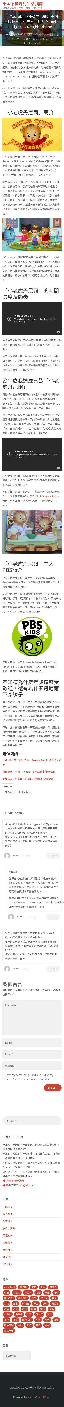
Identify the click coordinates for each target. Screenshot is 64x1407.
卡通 (47, 1292)
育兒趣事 (8, 1250)
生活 (29, 1314)
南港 (38, 1292)
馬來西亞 (9, 1330)
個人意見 (8, 1214)
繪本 (49, 1314)
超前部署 (9, 1325)
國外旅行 (22, 1298)
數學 (33, 1309)
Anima (31, 1397)
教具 (6, 1309)
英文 (15, 1319)
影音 (36, 1303)
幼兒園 (25, 1303)
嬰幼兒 (44, 1298)
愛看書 (55, 1303)
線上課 (39, 1314)
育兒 (6, 1319)
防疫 (29, 1325)
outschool (9, 1287)
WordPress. (44, 1397)
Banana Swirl (49, 496)
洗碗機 (19, 1314)
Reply (54, 856)
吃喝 (56, 1292)
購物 (56, 1319)
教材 (15, 1309)
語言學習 (8, 1257)
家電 (6, 1303)
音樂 (38, 1325)
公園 (6, 1292)
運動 (20, 1325)
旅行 (42, 1309)
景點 (51, 1309)
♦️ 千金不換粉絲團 (13, 1180)
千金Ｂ (28, 1292)
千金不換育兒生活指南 (22, 3)
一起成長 (8, 1207)
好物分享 (17, 34)
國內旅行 (9, 1298)
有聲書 (7, 1314)
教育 (24, 1309)
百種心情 (8, 1235)
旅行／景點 (9, 1228)
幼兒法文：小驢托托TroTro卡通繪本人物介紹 (27, 779)
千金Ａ (16, 1292)
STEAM (23, 1287)
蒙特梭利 (27, 1319)
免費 (43, 1287)
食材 (47, 1325)
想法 (45, 1303)
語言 (38, 1319)
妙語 (34, 1298)
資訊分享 (8, 1264)
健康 (34, 1287)
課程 (47, 1319)
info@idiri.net (26, 1185)
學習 (54, 1298)
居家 (15, 1303)
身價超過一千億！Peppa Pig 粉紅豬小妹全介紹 (28, 771)
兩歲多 (53, 1287)
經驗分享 (8, 1242)
